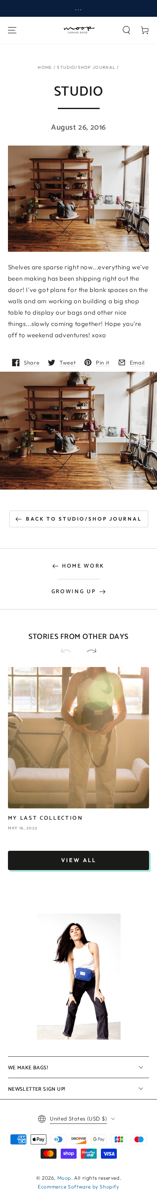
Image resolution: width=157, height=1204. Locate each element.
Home (45, 67)
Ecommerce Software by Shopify (78, 1186)
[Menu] (12, 30)
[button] (126, 30)
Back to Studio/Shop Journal (84, 519)
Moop (64, 1178)
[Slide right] (88, 651)
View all (78, 860)
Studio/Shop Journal (86, 67)
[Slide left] (69, 651)
